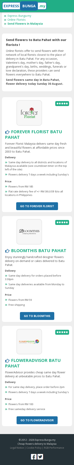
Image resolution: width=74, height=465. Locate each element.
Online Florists (16, 19)
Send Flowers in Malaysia (25, 23)
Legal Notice (17, 447)
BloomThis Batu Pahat (38, 250)
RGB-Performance (54, 447)
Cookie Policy (33, 447)
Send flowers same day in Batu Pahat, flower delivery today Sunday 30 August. (34, 82)
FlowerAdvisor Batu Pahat (33, 363)
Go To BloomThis (37, 316)
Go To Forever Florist (37, 206)
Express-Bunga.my (19, 16)
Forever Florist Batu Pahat (33, 134)
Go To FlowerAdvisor (37, 420)
